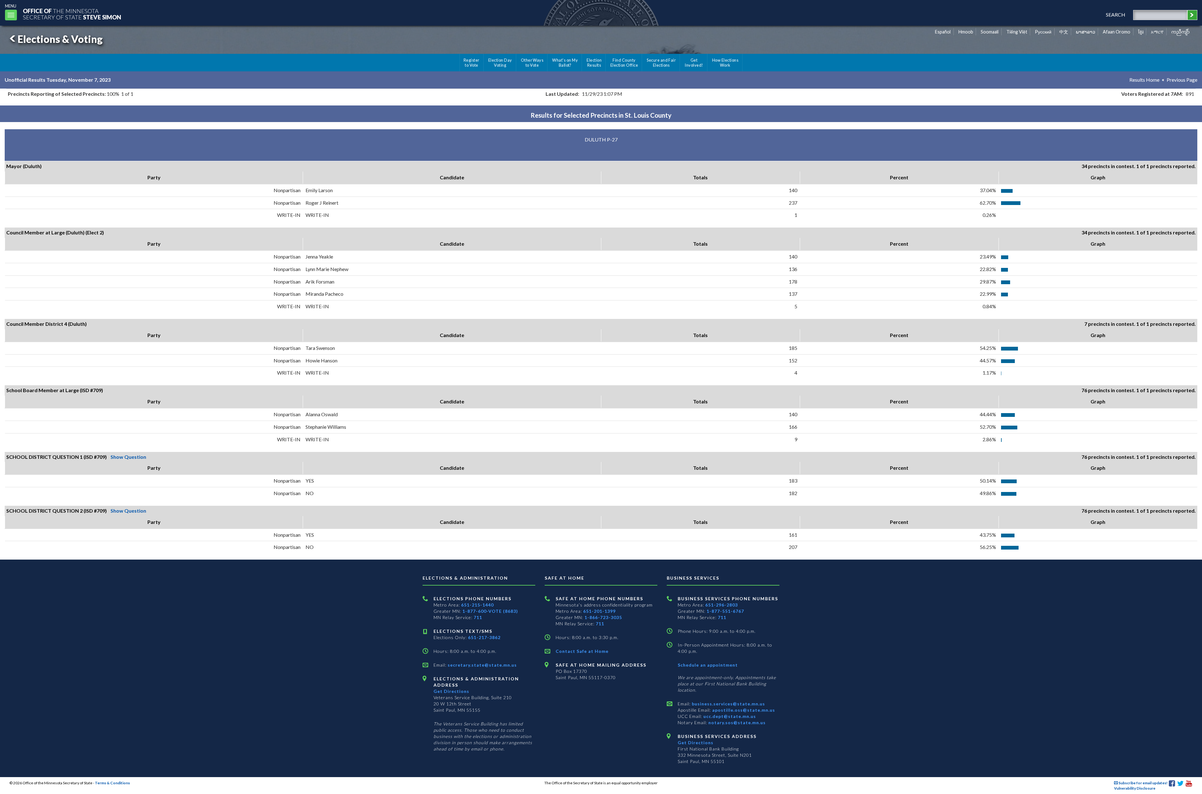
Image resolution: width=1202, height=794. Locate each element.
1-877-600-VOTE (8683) (490, 611)
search (1115, 15)
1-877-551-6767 (725, 611)
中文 (1063, 31)
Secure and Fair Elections (661, 63)
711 (478, 617)
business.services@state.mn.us (728, 703)
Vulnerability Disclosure (1134, 788)
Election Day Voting (500, 63)
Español (943, 31)
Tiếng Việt (1016, 31)
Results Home (1144, 80)
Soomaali (990, 31)
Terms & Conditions (112, 783)
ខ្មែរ (1140, 31)
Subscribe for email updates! (1143, 783)
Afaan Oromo (1116, 31)
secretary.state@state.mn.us (481, 665)
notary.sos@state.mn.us (736, 722)
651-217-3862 (484, 637)
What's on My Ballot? (565, 63)
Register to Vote (472, 63)
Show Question (128, 457)
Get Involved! (694, 63)
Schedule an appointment (708, 665)
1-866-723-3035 (603, 617)
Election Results (594, 63)
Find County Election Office (624, 63)
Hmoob (965, 31)
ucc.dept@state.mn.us (729, 716)
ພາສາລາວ (1085, 31)
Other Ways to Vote (532, 63)
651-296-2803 (721, 604)
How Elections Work (725, 63)
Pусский (1043, 31)
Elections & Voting (60, 39)
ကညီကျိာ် (1180, 31)
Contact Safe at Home (582, 651)
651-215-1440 (477, 604)
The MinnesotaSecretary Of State (72, 14)
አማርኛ (1157, 31)
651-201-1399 (599, 611)
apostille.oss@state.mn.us (743, 710)
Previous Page (1182, 80)
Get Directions (451, 691)
